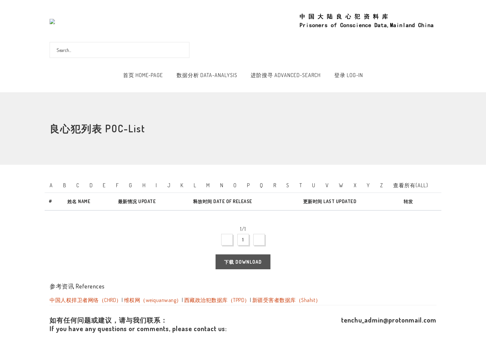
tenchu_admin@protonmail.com (388, 320)
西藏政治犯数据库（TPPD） (217, 300)
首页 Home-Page (143, 75)
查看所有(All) (410, 185)
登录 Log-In (348, 75)
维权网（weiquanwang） (153, 300)
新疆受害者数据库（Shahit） (286, 300)
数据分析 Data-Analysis (207, 75)
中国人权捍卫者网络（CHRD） (86, 300)
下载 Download (243, 262)
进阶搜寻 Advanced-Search (286, 75)
